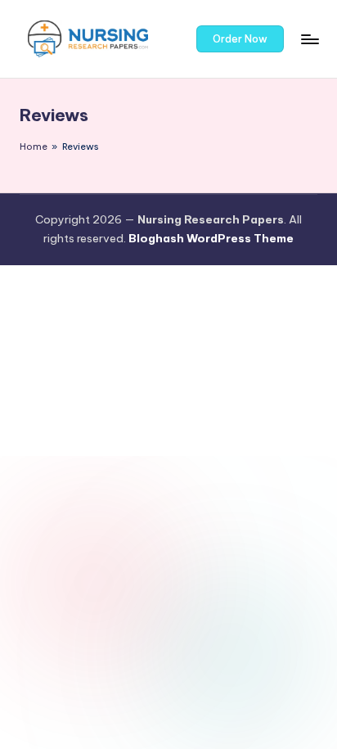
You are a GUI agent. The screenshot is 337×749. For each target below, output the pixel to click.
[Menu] (309, 38)
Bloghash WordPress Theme (211, 238)
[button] (240, 39)
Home (33, 146)
